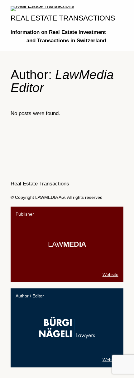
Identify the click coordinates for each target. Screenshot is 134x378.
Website (110, 274)
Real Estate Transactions (63, 18)
